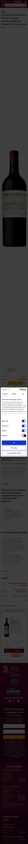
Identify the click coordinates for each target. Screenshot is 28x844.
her (15, 415)
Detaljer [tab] (14, 394)
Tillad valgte (14, 448)
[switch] (24, 426)
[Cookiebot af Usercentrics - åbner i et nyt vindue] (19, 390)
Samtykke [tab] (5, 394)
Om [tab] (23, 394)
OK (14, 442)
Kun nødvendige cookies (14, 453)
